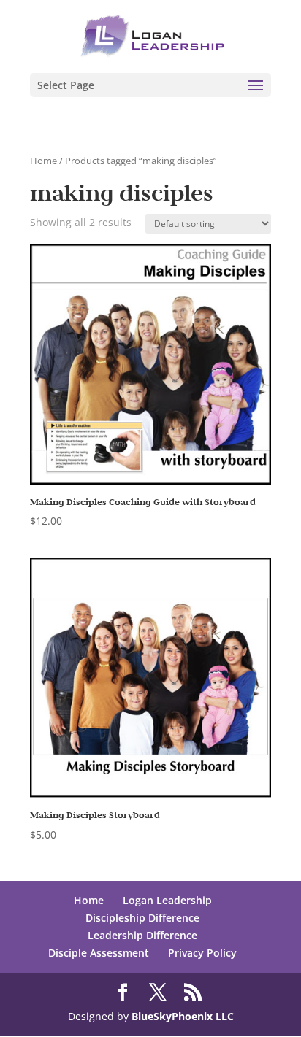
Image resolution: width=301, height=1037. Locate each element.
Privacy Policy (202, 953)
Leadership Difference (142, 935)
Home (43, 160)
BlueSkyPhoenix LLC (183, 1016)
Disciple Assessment (98, 953)
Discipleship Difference (142, 918)
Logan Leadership (167, 900)
